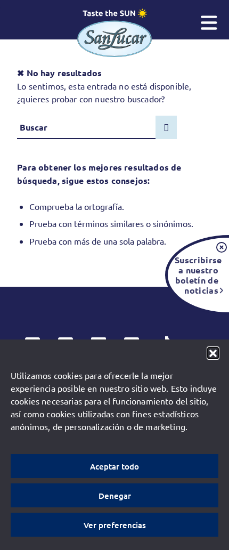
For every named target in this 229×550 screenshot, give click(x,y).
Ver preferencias (115, 525)
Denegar (115, 495)
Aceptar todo (114, 466)
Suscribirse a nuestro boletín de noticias (196, 275)
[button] (213, 352)
